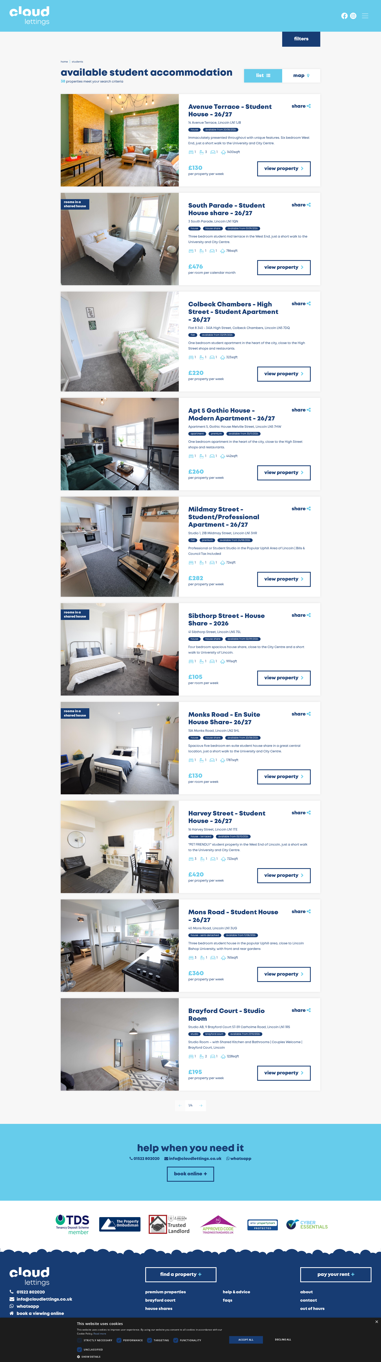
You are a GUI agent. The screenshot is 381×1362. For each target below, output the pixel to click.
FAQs (227, 1300)
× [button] (376, 1321)
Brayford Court (160, 1300)
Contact (308, 1300)
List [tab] (260, 76)
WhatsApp (240, 1159)
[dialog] (190, 1340)
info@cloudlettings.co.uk (195, 1159)
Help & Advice (236, 1292)
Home (64, 62)
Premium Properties (165, 1292)
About (306, 1292)
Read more (99, 1333)
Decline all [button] (283, 1339)
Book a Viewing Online (40, 1314)
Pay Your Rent (334, 1275)
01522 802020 (147, 1159)
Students (77, 62)
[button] (150, 1356)
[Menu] (365, 16)
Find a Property (178, 1275)
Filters (301, 39)
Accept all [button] (246, 1339)
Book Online (188, 1174)
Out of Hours (312, 1309)
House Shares (158, 1309)
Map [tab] (299, 76)
